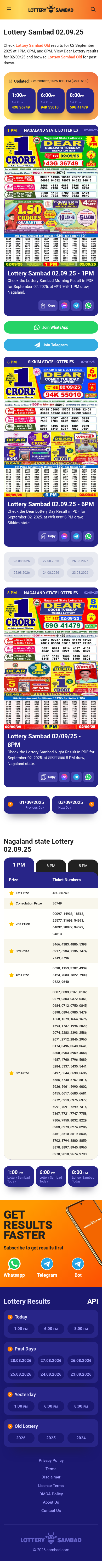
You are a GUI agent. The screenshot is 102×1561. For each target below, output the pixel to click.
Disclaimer (51, 1477)
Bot (78, 1275)
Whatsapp (14, 1275)
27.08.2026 (51, 561)
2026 (21, 1438)
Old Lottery (26, 1426)
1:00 (21, 1328)
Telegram (47, 1275)
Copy (51, 305)
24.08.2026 (51, 573)
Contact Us (51, 1510)
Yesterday (25, 1394)
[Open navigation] (9, 9)
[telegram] (76, 305)
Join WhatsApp (55, 327)
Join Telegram (55, 345)
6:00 (51, 1328)
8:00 (81, 1328)
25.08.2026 (22, 573)
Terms (51, 1469)
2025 (51, 1438)
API (92, 1301)
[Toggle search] (93, 9)
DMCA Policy (51, 1494)
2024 (81, 1438)
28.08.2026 (22, 561)
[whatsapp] (88, 305)
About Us (51, 1502)
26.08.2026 (80, 561)
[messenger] (64, 305)
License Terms (51, 1485)
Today (21, 1317)
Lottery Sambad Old (33, 45)
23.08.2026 (80, 573)
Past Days (25, 1348)
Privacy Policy (51, 1460)
